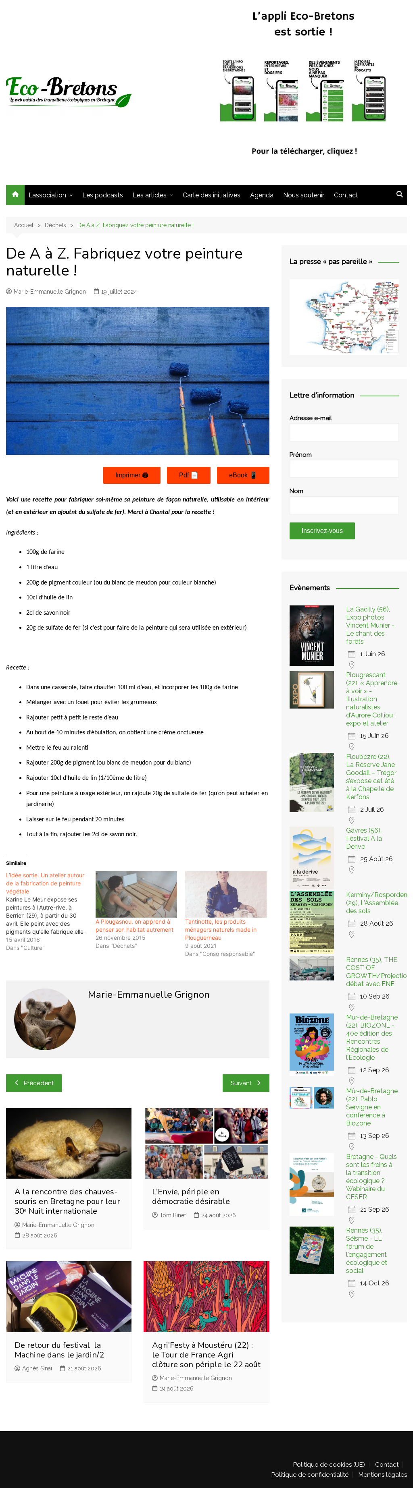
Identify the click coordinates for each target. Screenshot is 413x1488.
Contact (346, 195)
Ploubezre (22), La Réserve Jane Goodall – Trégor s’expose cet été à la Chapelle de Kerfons (371, 777)
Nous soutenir (303, 195)
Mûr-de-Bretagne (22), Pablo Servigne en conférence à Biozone (372, 1107)
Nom (296, 491)
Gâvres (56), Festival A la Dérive (364, 838)
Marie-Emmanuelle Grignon (50, 291)
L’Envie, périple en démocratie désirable (191, 1196)
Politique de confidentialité (309, 1474)
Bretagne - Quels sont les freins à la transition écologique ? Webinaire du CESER (371, 1177)
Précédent (39, 1083)
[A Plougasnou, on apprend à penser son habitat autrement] (136, 894)
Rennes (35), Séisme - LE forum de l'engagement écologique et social (366, 1251)
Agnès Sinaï (37, 1368)
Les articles (150, 195)
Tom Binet (173, 1215)
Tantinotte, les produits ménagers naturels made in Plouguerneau (221, 929)
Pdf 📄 (188, 475)
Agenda (261, 195)
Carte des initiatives (211, 195)
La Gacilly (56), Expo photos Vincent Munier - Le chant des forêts (370, 625)
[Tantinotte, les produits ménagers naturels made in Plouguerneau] (226, 894)
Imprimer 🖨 (131, 475)
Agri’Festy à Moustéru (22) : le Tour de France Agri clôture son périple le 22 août (206, 1355)
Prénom (301, 454)
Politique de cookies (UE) (329, 1464)
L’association (47, 195)
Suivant (241, 1083)
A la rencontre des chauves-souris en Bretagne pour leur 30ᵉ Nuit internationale (67, 1201)
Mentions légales (383, 1474)
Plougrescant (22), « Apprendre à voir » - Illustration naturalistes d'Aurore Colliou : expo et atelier (371, 699)
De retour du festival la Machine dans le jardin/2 (59, 1350)
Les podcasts (102, 195)
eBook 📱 (243, 475)
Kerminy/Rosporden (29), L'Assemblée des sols (376, 903)
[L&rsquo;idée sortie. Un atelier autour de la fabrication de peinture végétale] (51, 911)
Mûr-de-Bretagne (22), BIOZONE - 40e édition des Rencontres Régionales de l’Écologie (372, 1037)
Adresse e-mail (311, 418)
